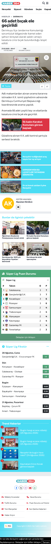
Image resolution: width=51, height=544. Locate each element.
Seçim (39, 9)
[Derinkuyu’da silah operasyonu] (38, 248)
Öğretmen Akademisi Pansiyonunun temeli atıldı (13, 237)
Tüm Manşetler (10, 509)
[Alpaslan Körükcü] (8, 203)
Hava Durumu (35, 497)
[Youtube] (30, 488)
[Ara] (43, 3)
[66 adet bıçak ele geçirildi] (25, 68)
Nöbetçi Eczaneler (12, 497)
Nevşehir (6, 9)
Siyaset (17, 9)
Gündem (28, 9)
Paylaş (7, 86)
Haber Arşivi (10, 515)
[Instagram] (26, 488)
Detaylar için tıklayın (25, 337)
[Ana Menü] (47, 3)
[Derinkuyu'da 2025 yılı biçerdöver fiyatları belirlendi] (13, 248)
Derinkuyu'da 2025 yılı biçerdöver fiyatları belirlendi (11, 259)
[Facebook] (16, 488)
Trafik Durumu (10, 503)
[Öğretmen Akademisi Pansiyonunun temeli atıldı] (13, 227)
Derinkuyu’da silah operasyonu (34, 258)
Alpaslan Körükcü (24, 202)
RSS (9, 526)
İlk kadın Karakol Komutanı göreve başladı (38, 237)
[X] (21, 488)
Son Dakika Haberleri (37, 509)
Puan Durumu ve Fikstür (39, 503)
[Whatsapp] (35, 488)
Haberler (6, 16)
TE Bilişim (32, 534)
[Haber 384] (11, 3)
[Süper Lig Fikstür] (48, 346)
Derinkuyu (18, 16)
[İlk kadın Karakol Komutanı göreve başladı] (38, 227)
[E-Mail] (18, 207)
